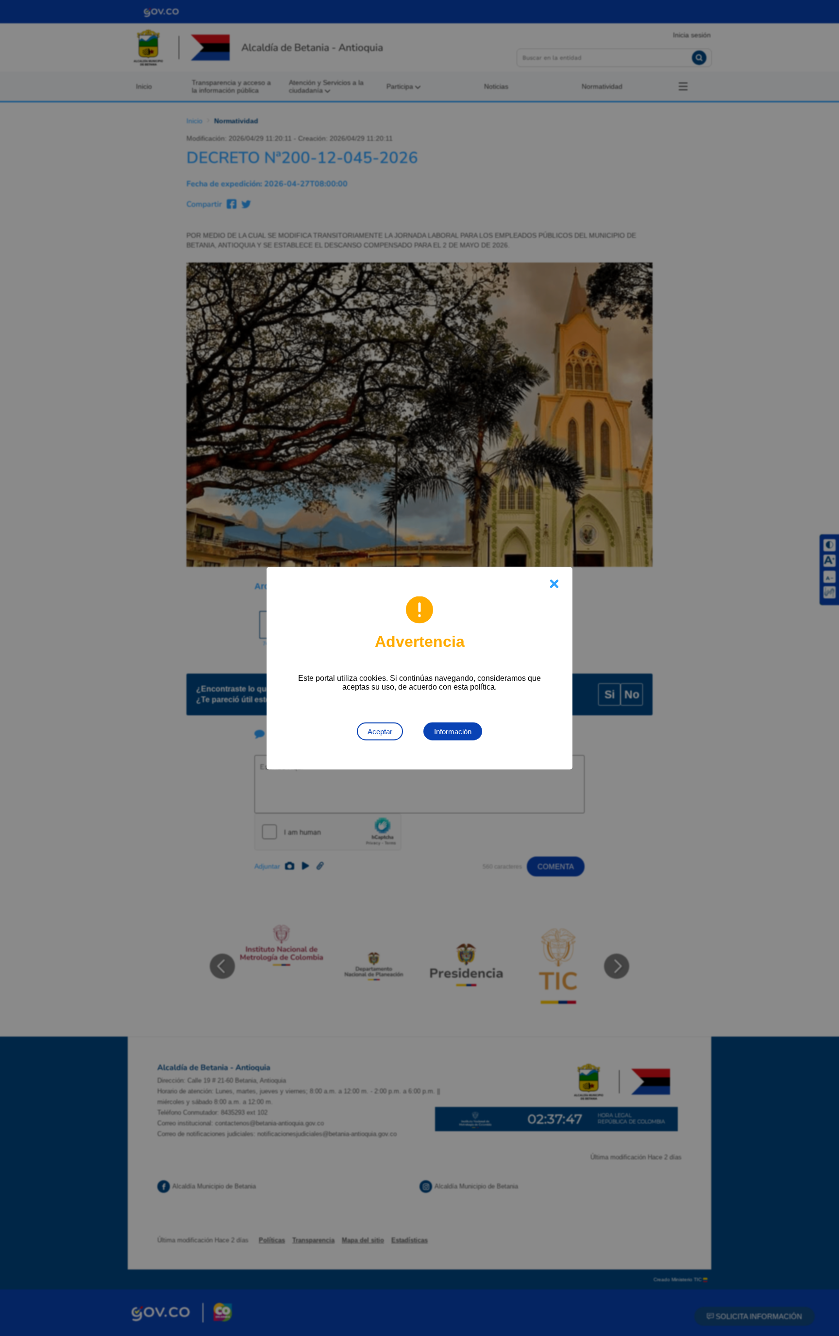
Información (452, 731)
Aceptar (380, 731)
